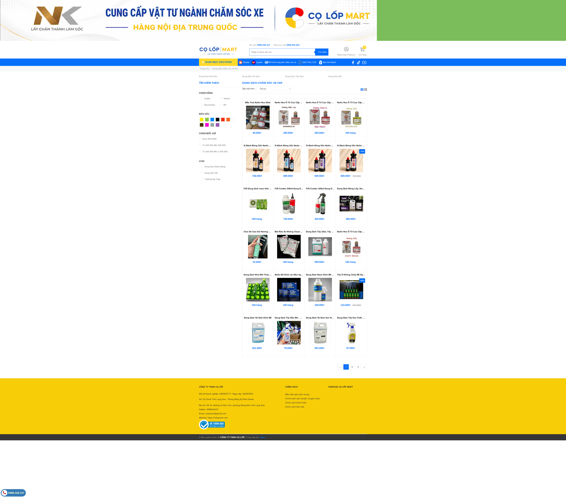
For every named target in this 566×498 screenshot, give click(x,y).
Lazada (259, 62)
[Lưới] (362, 90)
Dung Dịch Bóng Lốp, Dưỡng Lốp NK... (351, 188)
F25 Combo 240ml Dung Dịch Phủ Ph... (289, 188)
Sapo (262, 437)
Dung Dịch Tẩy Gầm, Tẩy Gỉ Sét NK (320, 231)
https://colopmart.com (218, 417)
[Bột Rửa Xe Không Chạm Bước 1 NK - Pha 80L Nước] (288, 246)
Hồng (207, 125)
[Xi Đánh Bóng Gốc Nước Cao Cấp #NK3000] (288, 160)
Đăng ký (351, 55)
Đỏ (222, 120)
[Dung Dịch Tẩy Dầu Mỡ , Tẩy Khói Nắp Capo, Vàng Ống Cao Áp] (288, 332)
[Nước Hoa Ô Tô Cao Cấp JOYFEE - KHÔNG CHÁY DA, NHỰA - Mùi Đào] (351, 246)
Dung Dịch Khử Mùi (208, 76)
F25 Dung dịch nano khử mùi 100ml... (258, 188)
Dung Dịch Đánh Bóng (214, 166)
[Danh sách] (365, 90)
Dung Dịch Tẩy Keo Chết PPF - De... (351, 318)
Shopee (246, 62)
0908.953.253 (293, 45)
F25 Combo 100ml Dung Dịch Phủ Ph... (320, 188)
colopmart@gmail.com (215, 413)
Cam (228, 120)
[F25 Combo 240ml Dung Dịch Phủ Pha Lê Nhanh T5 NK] (288, 203)
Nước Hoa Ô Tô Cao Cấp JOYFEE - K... (289, 102)
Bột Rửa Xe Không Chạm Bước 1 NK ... (289, 231)
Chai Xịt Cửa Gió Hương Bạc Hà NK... (258, 231)
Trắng (234, 120)
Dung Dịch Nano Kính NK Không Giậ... (320, 274)
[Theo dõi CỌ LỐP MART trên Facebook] (353, 62)
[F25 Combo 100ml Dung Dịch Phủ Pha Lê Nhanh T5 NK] (320, 203)
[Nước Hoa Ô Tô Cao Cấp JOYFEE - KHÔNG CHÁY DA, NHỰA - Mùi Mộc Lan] (288, 117)
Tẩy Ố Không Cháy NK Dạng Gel (351, 274)
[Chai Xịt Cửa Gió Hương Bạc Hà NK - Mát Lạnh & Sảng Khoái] (257, 246)
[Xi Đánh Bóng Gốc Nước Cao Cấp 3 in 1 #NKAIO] (257, 160)
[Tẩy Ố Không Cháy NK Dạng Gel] (351, 289)
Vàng (202, 120)
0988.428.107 (263, 45)
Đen (218, 120)
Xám (212, 125)
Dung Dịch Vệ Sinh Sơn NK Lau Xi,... (320, 318)
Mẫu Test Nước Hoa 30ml (257, 102)
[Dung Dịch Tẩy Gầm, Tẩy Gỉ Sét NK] (320, 246)
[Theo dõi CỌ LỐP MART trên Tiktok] (359, 62)
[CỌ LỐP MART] (218, 50)
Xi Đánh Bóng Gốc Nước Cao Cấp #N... (289, 145)
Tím (217, 125)
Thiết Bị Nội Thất (212, 179)
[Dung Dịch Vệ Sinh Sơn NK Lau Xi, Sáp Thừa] (320, 332)
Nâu (202, 125)
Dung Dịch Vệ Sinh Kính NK (258, 318)
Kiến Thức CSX (309, 62)
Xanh (207, 120)
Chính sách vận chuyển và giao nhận (302, 398)
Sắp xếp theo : (249, 88)
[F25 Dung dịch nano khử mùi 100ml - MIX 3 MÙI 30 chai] (257, 203)
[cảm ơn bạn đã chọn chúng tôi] (188, 20)
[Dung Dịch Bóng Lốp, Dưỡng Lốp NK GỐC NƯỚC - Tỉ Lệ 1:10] (351, 203)
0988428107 (212, 409)
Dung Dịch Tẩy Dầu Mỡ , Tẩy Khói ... (289, 318)
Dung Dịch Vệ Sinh (251, 76)
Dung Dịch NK (335, 76)
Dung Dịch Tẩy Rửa (294, 76)
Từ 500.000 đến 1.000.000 (214, 151)
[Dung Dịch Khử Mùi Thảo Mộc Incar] (257, 289)
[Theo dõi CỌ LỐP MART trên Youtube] (364, 62)
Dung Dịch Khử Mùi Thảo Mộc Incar (258, 274)
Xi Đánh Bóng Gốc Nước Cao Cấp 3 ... (258, 145)
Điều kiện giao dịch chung (297, 394)
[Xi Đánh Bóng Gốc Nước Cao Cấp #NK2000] (320, 160)
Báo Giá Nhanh (329, 62)
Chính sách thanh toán (295, 402)
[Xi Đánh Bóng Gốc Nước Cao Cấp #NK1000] (351, 160)
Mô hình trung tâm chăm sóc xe (282, 62)
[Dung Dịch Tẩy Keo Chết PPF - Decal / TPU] (351, 332)
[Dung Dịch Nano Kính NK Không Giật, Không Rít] (320, 289)
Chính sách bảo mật (294, 407)
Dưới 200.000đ (209, 139)
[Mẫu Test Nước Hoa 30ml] (257, 117)
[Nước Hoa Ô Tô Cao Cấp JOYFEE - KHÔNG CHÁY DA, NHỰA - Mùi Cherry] (320, 117)
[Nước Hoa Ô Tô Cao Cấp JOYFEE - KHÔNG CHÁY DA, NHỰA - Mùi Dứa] (351, 117)
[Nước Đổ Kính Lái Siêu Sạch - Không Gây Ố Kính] (288, 289)
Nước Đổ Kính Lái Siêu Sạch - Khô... (289, 274)
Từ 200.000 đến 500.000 (214, 145)
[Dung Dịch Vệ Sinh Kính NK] (257, 332)
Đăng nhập (342, 55)
